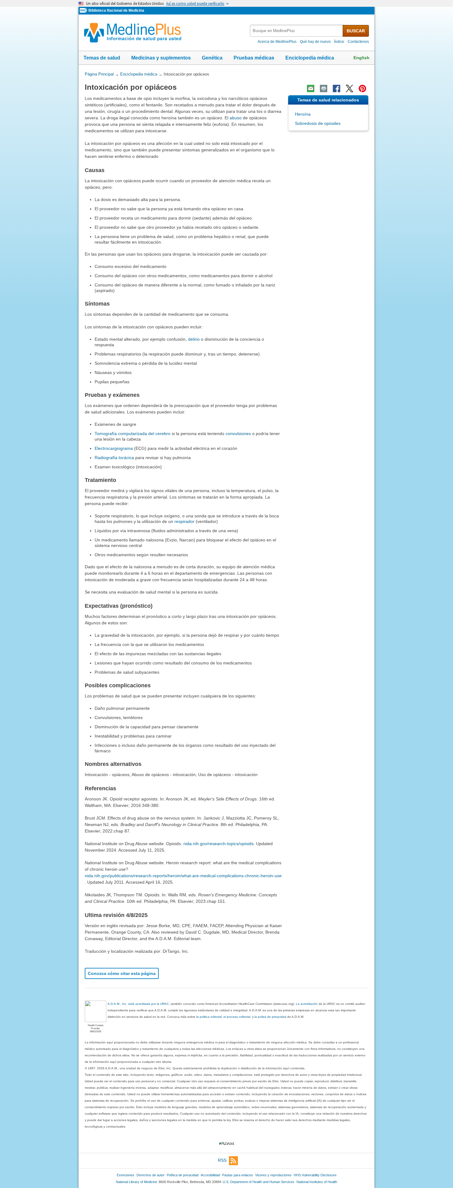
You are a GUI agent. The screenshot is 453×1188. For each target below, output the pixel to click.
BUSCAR (356, 30)
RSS (222, 1160)
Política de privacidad (182, 1175)
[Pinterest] (362, 88)
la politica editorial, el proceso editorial (223, 1016)
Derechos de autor (151, 1175)
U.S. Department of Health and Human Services (258, 1182)
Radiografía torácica (114, 457)
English (361, 57)
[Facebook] (336, 88)
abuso (236, 117)
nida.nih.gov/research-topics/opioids (218, 843)
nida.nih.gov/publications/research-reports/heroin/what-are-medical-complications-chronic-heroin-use (183, 875)
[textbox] (297, 31)
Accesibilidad (210, 1175)
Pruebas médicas (254, 57)
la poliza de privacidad (270, 1016)
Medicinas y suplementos (161, 57)
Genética (212, 57)
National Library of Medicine (136, 1182)
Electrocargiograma (114, 448)
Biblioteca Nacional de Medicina (116, 10)
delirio (194, 339)
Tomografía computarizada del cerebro (132, 433)
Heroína (303, 114)
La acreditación (307, 1003)
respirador (184, 521)
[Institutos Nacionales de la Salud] (84, 10)
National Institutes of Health (316, 1182)
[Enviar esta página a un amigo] (310, 88)
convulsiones (238, 433)
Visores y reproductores (273, 1175)
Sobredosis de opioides (318, 123)
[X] (349, 88)
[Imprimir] (323, 88)
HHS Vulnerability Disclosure (315, 1175)
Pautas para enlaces (237, 1175)
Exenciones (125, 1175)
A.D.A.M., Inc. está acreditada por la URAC (138, 1003)
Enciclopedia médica (309, 57)
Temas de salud (102, 57)
